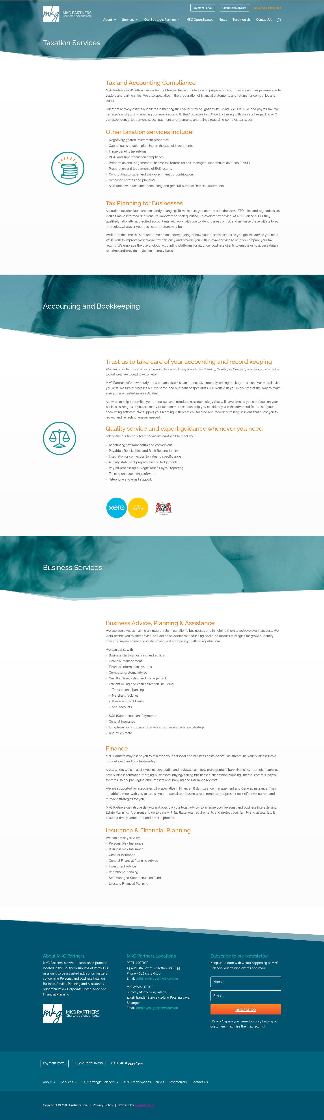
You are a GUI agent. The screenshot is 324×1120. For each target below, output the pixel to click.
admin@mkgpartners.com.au (157, 978)
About (107, 19)
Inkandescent (145, 1105)
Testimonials (242, 19)
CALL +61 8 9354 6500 (267, 8)
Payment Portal (202, 8)
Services (128, 19)
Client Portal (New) (234, 8)
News (223, 19)
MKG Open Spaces (199, 19)
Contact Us (264, 19)
